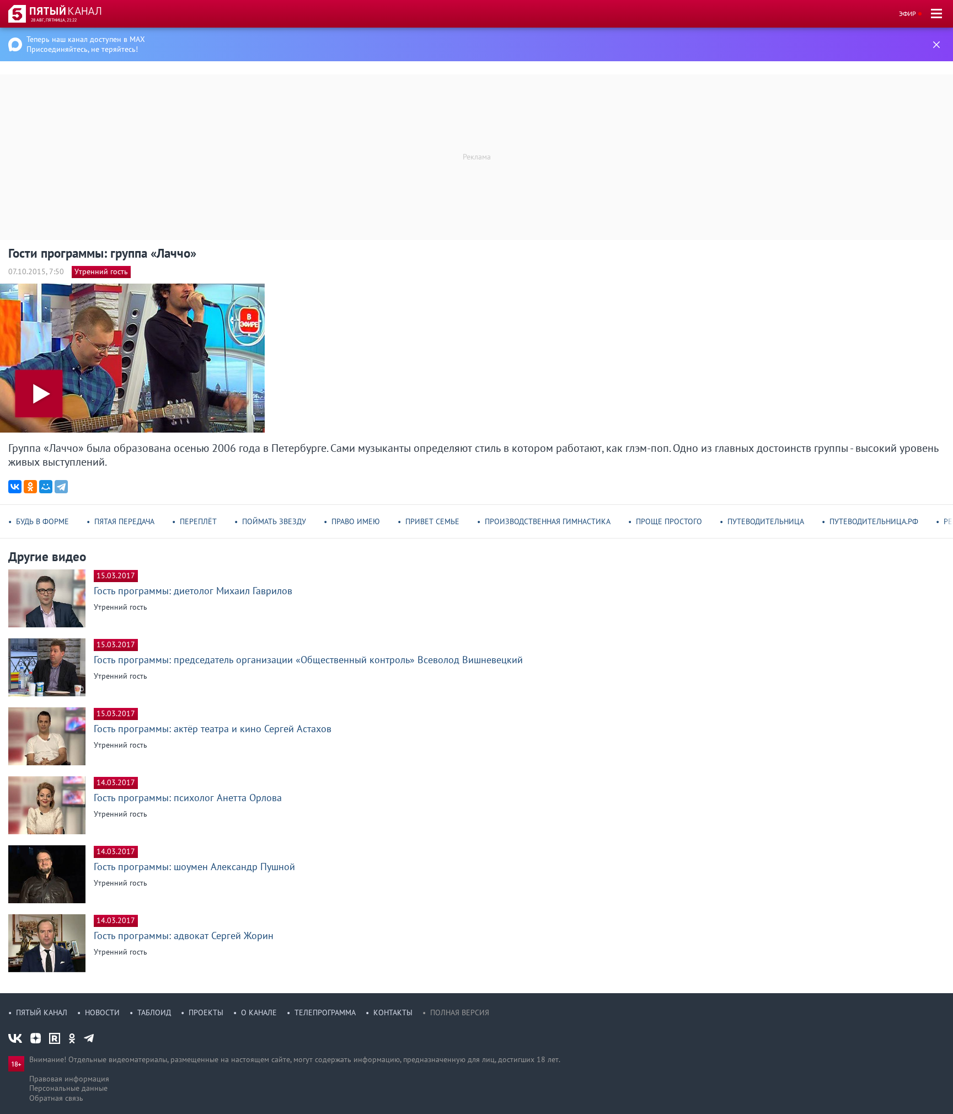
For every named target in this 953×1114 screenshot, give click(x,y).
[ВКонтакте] (15, 486)
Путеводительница (765, 521)
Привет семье (432, 521)
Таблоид (154, 1012)
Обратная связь (56, 1098)
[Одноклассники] (30, 486)
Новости (102, 1012)
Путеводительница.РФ (873, 521)
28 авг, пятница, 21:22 (54, 20)
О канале (259, 1012)
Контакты (393, 1012)
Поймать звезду (274, 521)
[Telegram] (61, 486)
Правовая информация (69, 1079)
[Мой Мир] (45, 486)
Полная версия (459, 1012)
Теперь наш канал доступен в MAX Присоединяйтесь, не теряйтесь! (85, 44)
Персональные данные (68, 1088)
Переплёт (198, 521)
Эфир (907, 13)
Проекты (206, 1012)
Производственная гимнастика (548, 521)
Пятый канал (41, 1012)
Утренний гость (101, 271)
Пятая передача (124, 521)
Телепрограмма (325, 1012)
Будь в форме (42, 521)
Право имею (355, 521)
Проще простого (669, 521)
